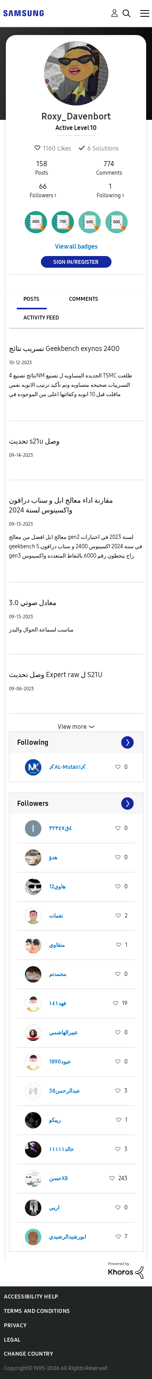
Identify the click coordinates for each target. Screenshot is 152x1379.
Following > (110, 190)
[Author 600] (89, 222)
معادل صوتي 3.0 (33, 602)
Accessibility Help (31, 1296)
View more (72, 726)
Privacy (15, 1325)
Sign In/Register (76, 262)
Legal (12, 1340)
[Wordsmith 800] (36, 222)
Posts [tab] (31, 299)
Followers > (43, 190)
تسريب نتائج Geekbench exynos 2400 (64, 348)
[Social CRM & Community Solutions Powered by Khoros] (125, 1270)
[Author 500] (116, 222)
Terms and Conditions (37, 1311)
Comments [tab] (83, 299)
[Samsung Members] (23, 12)
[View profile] (33, 767)
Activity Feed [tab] (41, 317)
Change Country (28, 1354)
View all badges (76, 246)
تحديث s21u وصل (34, 441)
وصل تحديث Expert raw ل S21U (56, 674)
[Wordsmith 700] (62, 222)
